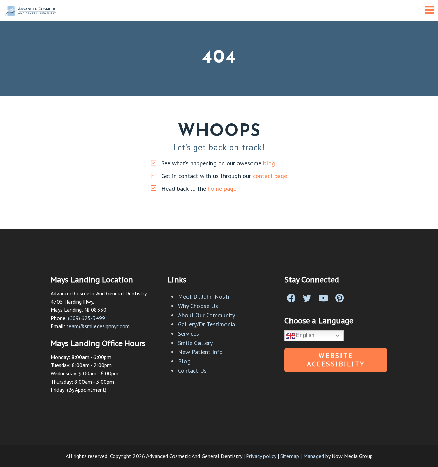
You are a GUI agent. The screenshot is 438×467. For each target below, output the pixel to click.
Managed (313, 456)
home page (222, 188)
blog (269, 163)
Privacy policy (261, 456)
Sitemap (289, 456)
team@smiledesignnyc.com (98, 326)
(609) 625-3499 (86, 318)
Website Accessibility (336, 360)
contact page (270, 176)
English (304, 335)
